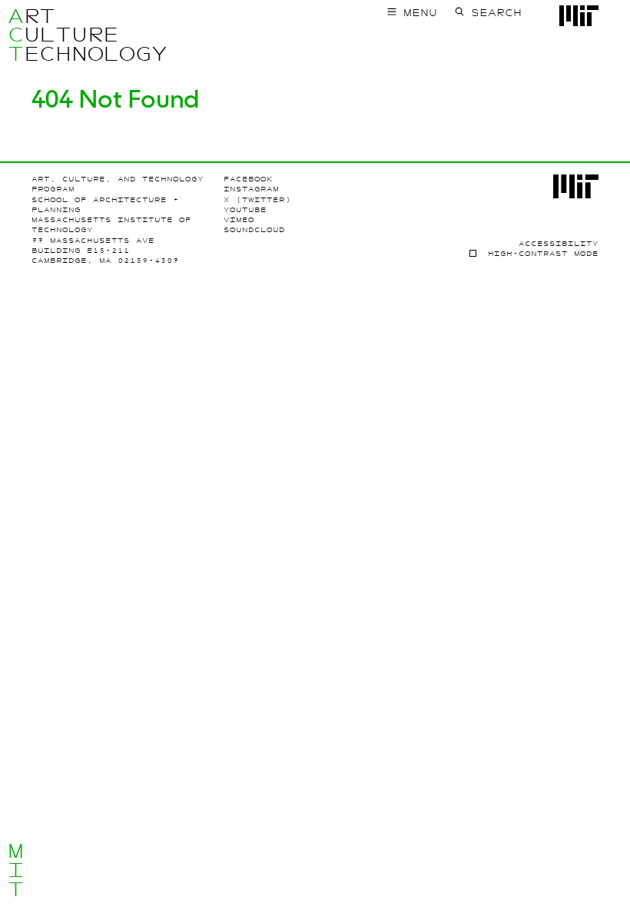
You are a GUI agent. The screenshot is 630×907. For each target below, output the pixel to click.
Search (496, 12)
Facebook (248, 179)
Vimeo (239, 220)
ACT (16, 35)
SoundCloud (254, 230)
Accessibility (558, 244)
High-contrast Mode (543, 253)
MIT (16, 870)
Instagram (251, 189)
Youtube (245, 210)
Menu (420, 12)
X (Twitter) (257, 200)
